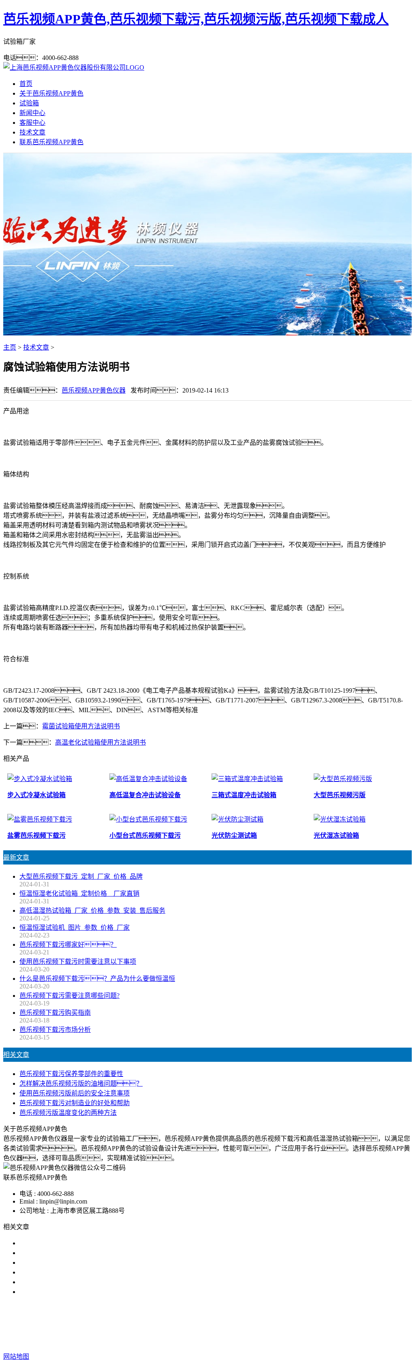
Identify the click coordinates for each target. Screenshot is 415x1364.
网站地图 (250, 1340)
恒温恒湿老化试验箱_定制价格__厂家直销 (79, 893)
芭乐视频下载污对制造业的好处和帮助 (74, 1102)
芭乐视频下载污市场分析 (55, 1029)
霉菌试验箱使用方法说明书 (81, 726)
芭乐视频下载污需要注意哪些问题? (69, 995)
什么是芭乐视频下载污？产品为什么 (81, 1252)
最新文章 (16, 857)
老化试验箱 (249, 1324)
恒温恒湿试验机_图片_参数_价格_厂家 (74, 927)
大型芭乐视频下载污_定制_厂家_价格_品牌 (81, 876)
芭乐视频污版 (207, 1324)
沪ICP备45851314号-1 (353, 1340)
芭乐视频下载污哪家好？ (68, 944)
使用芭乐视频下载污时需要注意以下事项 (77, 961)
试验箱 (29, 103)
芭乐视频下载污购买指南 (55, 1012)
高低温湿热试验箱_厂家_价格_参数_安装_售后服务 (92, 910)
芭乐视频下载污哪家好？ (61, 1243)
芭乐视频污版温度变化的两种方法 (68, 1112)
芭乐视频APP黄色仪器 (94, 390)
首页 (25, 83)
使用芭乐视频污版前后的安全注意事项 (74, 1093)
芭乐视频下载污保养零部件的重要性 (71, 1073)
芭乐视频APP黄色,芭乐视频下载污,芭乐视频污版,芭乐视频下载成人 (196, 19)
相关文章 (16, 1054)
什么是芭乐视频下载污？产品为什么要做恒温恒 (97, 978)
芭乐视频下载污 (159, 1324)
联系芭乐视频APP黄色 (51, 142)
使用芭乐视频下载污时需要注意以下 (71, 1262)
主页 (9, 347)
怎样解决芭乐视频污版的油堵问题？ (81, 1083)
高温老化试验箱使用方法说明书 (100, 742)
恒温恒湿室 (287, 1324)
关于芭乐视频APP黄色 (51, 93)
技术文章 (32, 132)
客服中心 (32, 122)
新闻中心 (32, 112)
